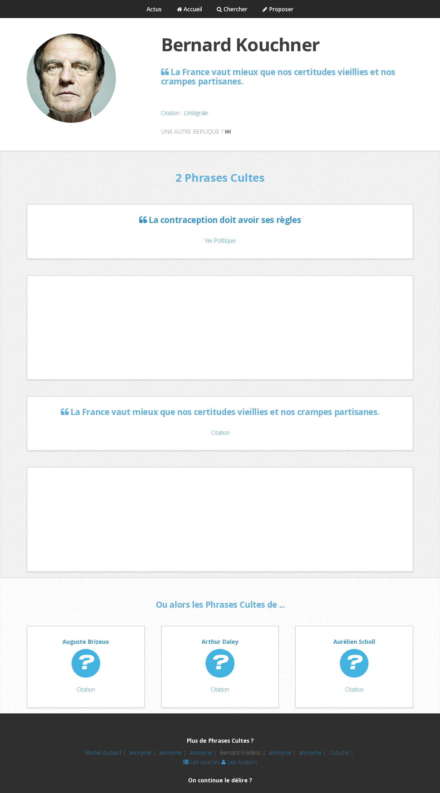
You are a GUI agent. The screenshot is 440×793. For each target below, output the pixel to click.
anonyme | (143, 752)
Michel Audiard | (106, 752)
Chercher (234, 9)
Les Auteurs (241, 762)
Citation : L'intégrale (184, 113)
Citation (220, 432)
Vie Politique (220, 240)
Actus (154, 9)
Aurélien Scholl (354, 641)
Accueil (192, 9)
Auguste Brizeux (85, 641)
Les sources (204, 762)
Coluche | (342, 752)
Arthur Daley (220, 641)
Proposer (280, 9)
